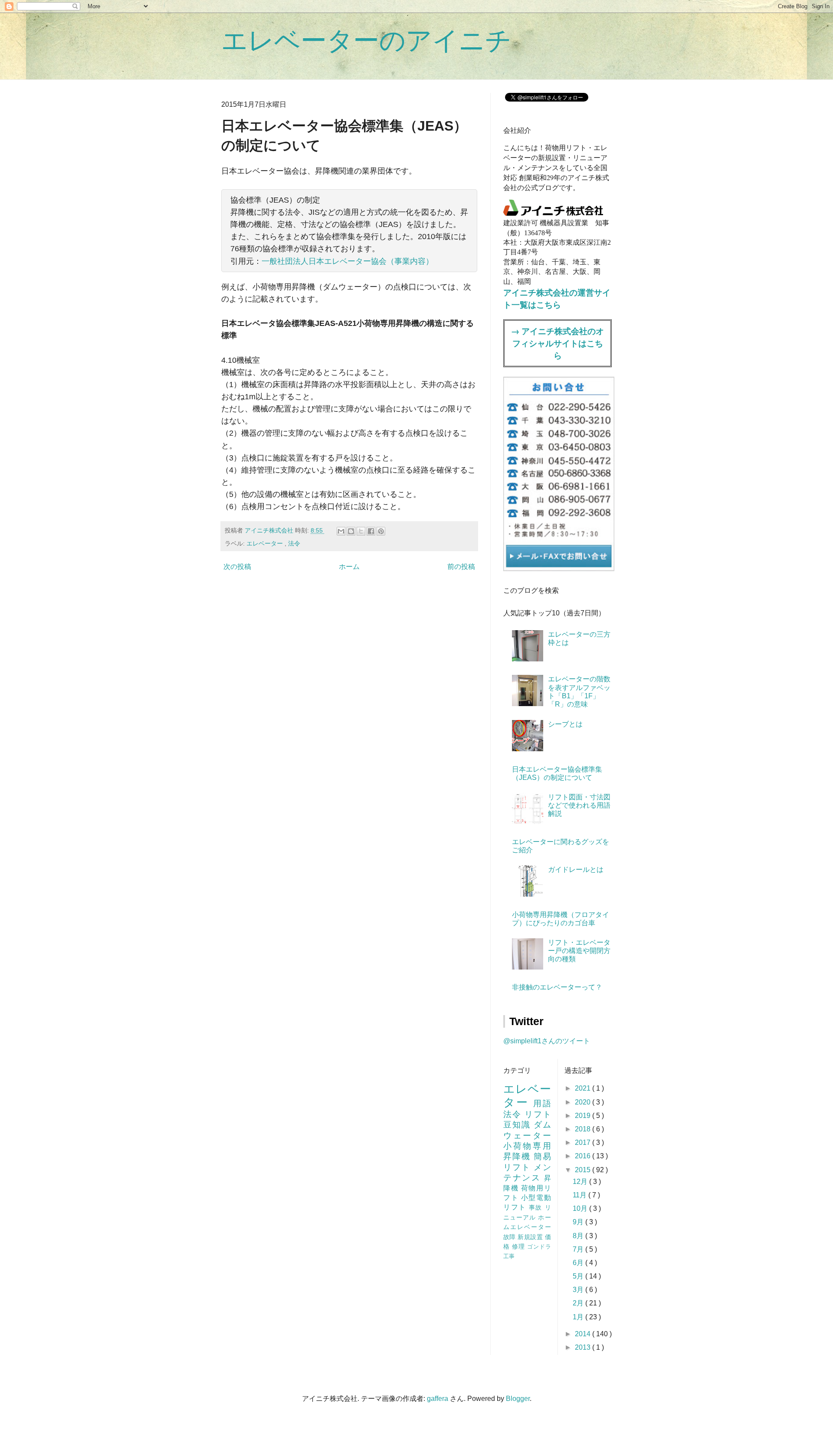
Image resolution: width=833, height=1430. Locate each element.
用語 (542, 1103)
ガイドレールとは (575, 869)
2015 (583, 1170)
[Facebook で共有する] (371, 531)
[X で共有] (361, 531)
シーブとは (565, 724)
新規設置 (531, 1236)
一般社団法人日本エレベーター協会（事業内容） (347, 261)
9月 (579, 1222)
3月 (579, 1289)
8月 (579, 1235)
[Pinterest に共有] (381, 531)
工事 (509, 1256)
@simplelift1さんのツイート (546, 1041)
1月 (579, 1317)
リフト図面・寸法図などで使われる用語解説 (579, 805)
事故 (537, 1207)
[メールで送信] (341, 531)
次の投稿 (237, 566)
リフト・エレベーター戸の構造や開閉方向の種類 (579, 951)
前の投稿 (461, 566)
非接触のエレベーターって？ (557, 987)
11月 (580, 1195)
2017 (583, 1142)
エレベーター (265, 543)
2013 (583, 1347)
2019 (583, 1115)
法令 (294, 543)
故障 (510, 1236)
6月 (579, 1262)
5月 (579, 1276)
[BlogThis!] (351, 531)
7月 (579, 1249)
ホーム (349, 566)
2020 (583, 1102)
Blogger (518, 1398)
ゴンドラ (539, 1246)
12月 (581, 1181)
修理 (519, 1246)
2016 (583, 1156)
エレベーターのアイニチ (366, 40)
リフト (538, 1114)
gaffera (437, 1398)
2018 (583, 1129)
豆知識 (518, 1124)
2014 (583, 1334)
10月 (581, 1208)
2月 (579, 1303)
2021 (583, 1088)
